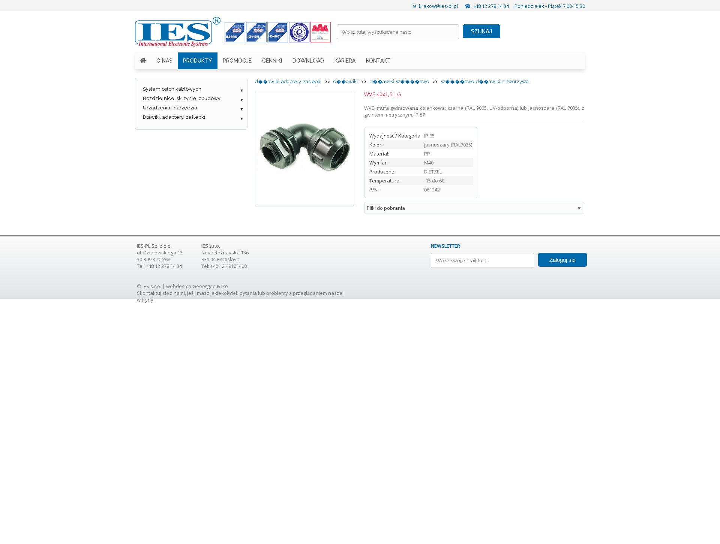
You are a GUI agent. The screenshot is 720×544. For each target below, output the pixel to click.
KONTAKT (378, 61)
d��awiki (345, 81)
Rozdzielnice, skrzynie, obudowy (181, 98)
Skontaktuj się (153, 293)
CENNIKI (272, 61)
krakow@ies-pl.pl (438, 6)
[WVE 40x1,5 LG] (304, 201)
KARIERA (345, 61)
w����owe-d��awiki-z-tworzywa (485, 81)
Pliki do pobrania (386, 208)
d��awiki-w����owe (399, 81)
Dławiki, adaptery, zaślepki (174, 117)
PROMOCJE (237, 61)
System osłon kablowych (172, 89)
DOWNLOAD (308, 61)
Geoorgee (204, 286)
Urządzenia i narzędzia (170, 108)
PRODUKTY (197, 61)
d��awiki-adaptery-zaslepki (288, 81)
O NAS (164, 61)
